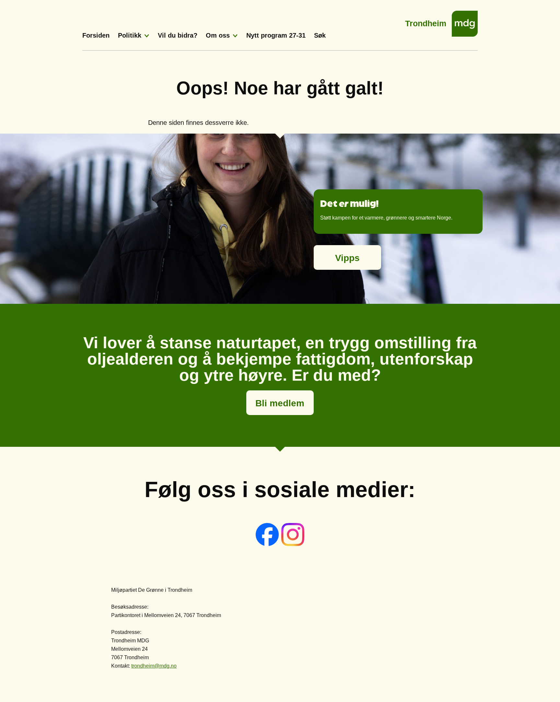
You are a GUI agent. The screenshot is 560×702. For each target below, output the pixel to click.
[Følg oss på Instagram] (293, 544)
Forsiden (96, 35)
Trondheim (425, 21)
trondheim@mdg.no (154, 666)
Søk (320, 35)
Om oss (218, 35)
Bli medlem (279, 403)
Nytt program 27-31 (276, 35)
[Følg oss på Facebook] (268, 544)
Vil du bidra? (177, 35)
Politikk (129, 35)
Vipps (347, 258)
